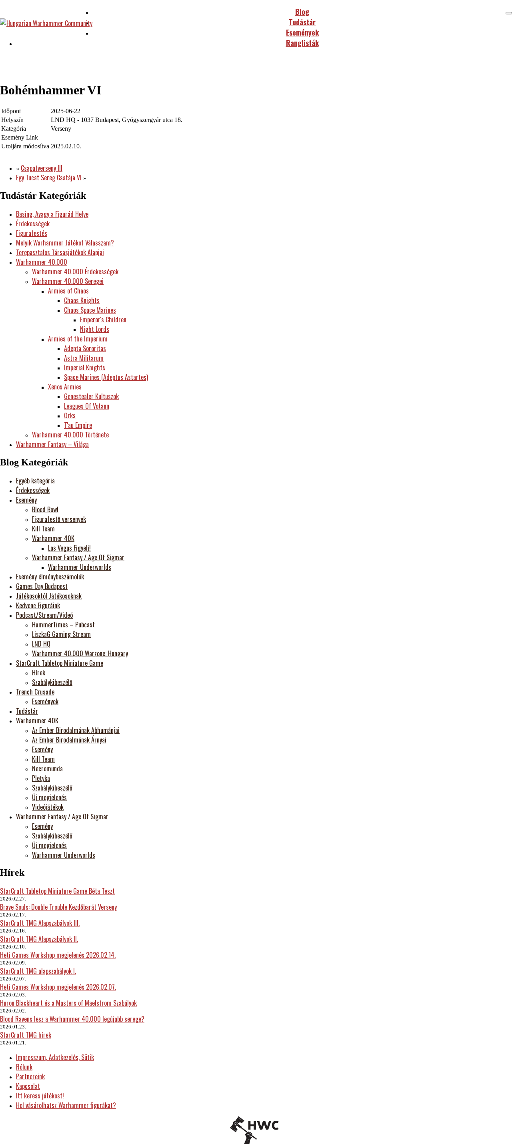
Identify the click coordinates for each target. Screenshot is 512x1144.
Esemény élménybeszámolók (50, 576)
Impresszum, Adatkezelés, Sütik (55, 1057)
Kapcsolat (28, 1086)
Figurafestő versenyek (59, 519)
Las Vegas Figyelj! (69, 548)
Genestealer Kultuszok (91, 396)
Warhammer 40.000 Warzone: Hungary (80, 653)
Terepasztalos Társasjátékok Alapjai (60, 252)
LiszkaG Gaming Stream (61, 634)
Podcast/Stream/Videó (44, 615)
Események (45, 701)
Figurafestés (31, 233)
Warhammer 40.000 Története (70, 434)
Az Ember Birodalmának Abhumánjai (76, 730)
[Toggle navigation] (509, 13)
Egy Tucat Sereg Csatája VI (49, 177)
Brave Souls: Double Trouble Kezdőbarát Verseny (58, 907)
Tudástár (27, 711)
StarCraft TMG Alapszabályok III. (40, 923)
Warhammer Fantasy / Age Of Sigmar (78, 557)
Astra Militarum (84, 358)
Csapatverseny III (41, 168)
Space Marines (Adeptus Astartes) (106, 377)
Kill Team (43, 528)
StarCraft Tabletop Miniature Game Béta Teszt (57, 891)
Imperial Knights (84, 367)
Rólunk (24, 1067)
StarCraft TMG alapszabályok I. (38, 971)
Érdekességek (33, 223)
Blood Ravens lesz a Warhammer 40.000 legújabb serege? (72, 1019)
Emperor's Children (103, 319)
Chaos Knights (82, 300)
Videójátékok (48, 807)
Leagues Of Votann (86, 406)
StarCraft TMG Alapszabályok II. (39, 939)
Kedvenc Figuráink (38, 605)
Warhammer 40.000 (41, 262)
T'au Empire (78, 425)
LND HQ (41, 644)
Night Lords (94, 329)
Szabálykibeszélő (52, 682)
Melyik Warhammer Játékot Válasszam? (65, 243)
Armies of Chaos (68, 290)
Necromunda (47, 768)
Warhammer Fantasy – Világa (52, 444)
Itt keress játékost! (40, 1095)
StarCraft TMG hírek (25, 1035)
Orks (70, 415)
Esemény (26, 500)
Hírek (38, 672)
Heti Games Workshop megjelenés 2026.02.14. (58, 955)
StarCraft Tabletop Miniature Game (59, 663)
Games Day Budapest (42, 586)
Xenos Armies (65, 386)
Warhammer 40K (53, 538)
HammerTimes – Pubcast (63, 624)
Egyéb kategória (35, 480)
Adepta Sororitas (85, 348)
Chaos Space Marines (90, 310)
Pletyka (41, 778)
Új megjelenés (49, 797)
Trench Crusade (35, 692)
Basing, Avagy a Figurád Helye (52, 214)
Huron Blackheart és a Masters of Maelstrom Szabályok (68, 1003)
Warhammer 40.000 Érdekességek (75, 271)
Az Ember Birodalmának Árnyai (69, 740)
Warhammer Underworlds (79, 567)
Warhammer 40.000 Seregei (68, 281)
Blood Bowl (45, 509)
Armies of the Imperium (78, 338)
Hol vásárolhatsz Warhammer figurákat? (66, 1105)
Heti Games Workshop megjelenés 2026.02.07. (58, 987)
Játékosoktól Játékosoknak (49, 596)
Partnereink (30, 1076)
